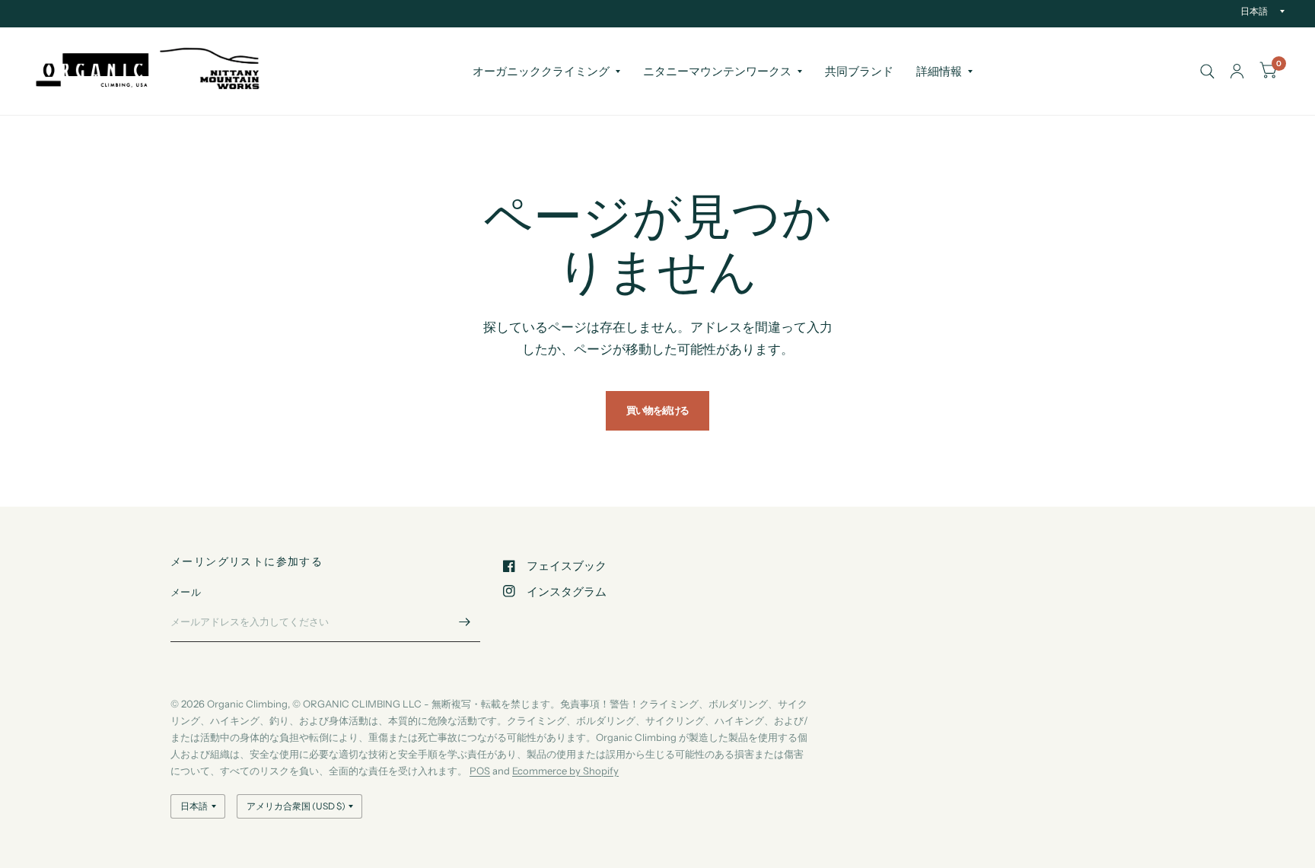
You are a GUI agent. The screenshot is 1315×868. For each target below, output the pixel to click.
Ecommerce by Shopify (565, 771)
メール (185, 592)
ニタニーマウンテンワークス (717, 71)
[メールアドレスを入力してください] (465, 622)
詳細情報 (939, 71)
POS (480, 771)
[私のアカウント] (1237, 71)
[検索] (1207, 71)
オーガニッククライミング (541, 71)
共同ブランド (859, 71)
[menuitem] (546, 71)
